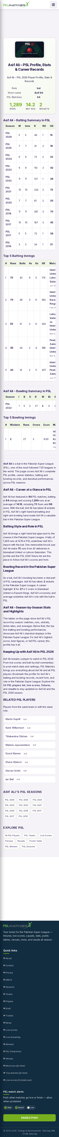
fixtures (45, 685)
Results (21, 841)
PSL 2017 (37, 810)
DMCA (8, 980)
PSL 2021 (37, 805)
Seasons (9, 987)
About (8, 958)
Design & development (29, 1131)
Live (32, 1108)
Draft (8, 1008)
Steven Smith (12, 770)
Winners (9, 1044)
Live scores (11, 1030)
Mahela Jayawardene (17, 744)
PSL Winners (11, 846)
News (8, 1023)
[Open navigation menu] (53, 4)
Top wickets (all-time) (16, 1073)
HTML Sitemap (30, 1134)
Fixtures (9, 841)
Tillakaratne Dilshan (16, 736)
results (12, 689)
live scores (33, 685)
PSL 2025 (23, 800)
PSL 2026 (9, 800)
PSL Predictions (13, 1051)
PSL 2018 (23, 810)
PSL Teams (29, 835)
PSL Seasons (28, 846)
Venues (9, 1058)
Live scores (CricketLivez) (18, 1080)
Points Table (36, 841)
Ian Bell (9, 779)
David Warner (13, 753)
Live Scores (46, 835)
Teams (9, 994)
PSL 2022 (23, 805)
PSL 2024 (37, 800)
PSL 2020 (9, 810)
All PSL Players (12, 835)
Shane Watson (13, 762)
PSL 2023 (9, 805)
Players (9, 1001)
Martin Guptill (12, 719)
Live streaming (12, 1037)
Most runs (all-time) (15, 1066)
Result (21, 1108)
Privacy (9, 972)
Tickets (9, 1015)
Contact (9, 965)
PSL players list (16, 685)
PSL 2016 (23, 816)
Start (9, 1108)
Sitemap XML (49, 1131)
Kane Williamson (14, 727)
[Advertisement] (29, 888)
